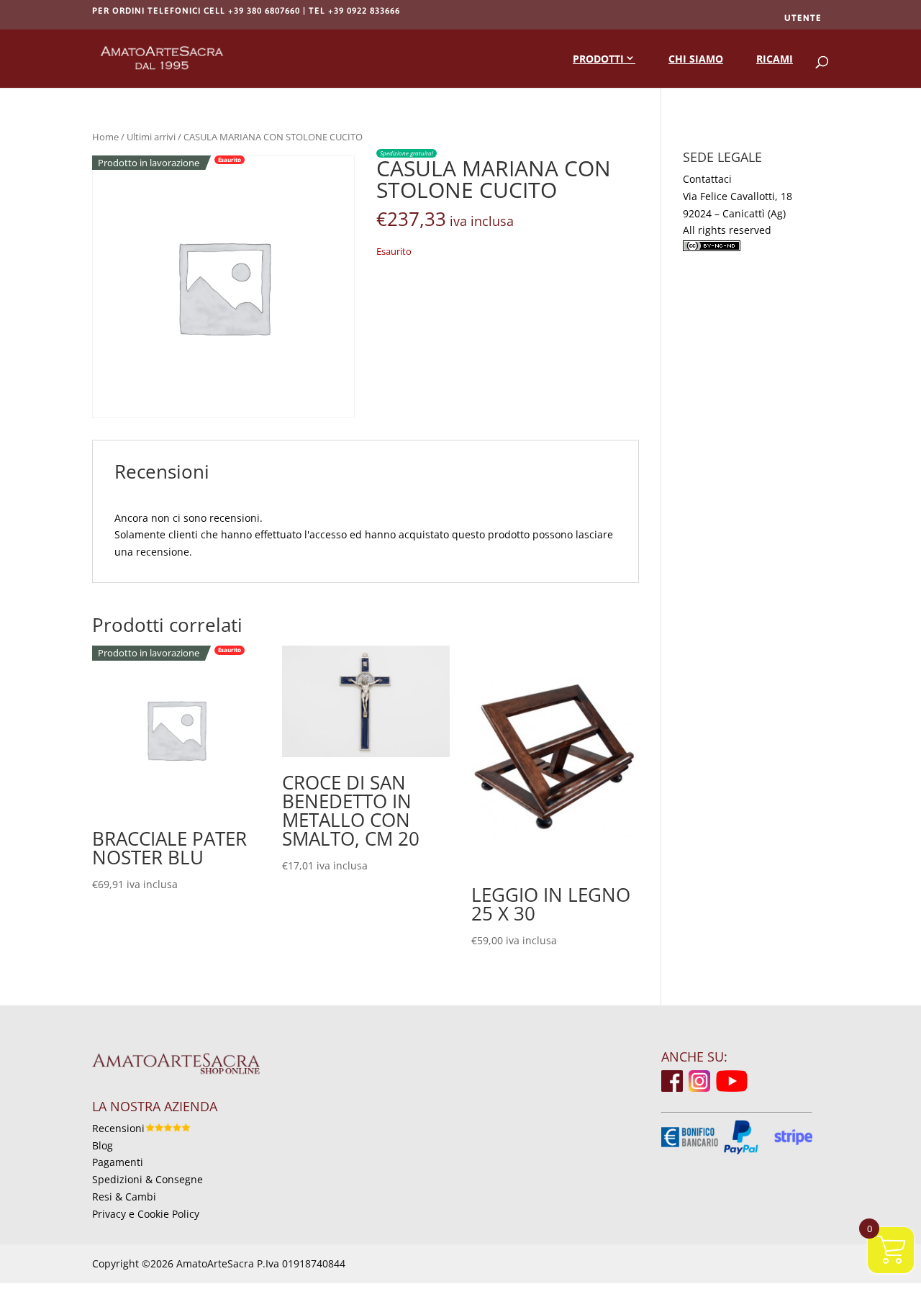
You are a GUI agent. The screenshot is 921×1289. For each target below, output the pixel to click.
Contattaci (707, 179)
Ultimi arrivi (151, 136)
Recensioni (118, 1128)
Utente (803, 18)
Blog (102, 1145)
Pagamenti (117, 1162)
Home (105, 136)
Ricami (774, 58)
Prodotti (598, 58)
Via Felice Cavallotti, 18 (737, 196)
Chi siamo (695, 58)
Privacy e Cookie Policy (145, 1214)
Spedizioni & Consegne (147, 1179)
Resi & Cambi (124, 1196)
